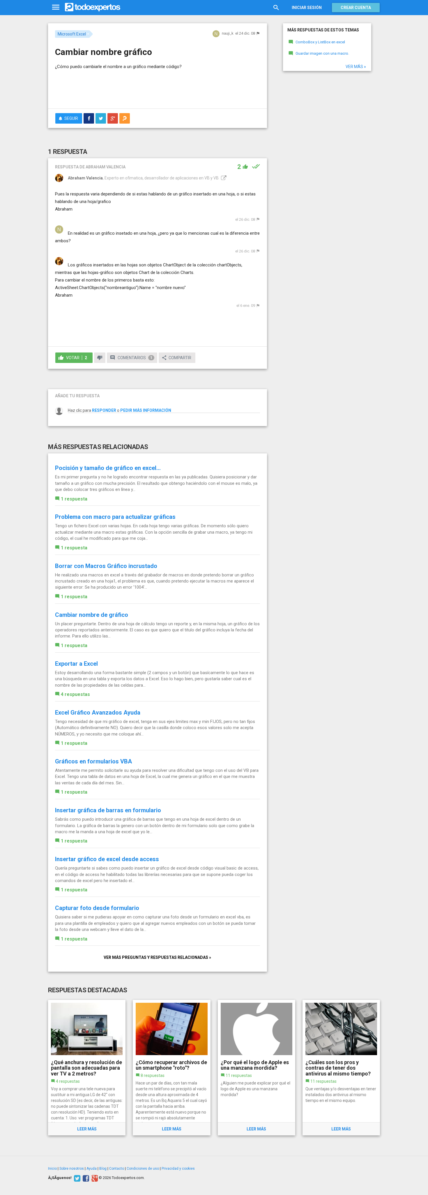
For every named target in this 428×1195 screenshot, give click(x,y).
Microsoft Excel (72, 34)
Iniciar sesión (307, 7)
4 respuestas (75, 694)
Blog (103, 1168)
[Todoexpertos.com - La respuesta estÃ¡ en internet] (93, 7)
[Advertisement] (157, 88)
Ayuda (91, 1168)
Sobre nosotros (71, 1168)
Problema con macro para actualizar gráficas (115, 516)
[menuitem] (89, 118)
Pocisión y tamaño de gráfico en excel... (108, 467)
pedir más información (145, 410)
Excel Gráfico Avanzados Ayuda (97, 712)
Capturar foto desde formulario (97, 907)
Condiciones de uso (143, 1168)
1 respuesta (74, 499)
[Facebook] (85, 1177)
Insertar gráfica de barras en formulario (108, 810)
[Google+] (94, 1177)
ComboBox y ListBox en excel (320, 42)
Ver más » (356, 66)
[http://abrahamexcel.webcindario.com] (223, 178)
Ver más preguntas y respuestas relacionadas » (157, 957)
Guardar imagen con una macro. (322, 53)
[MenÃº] (55, 7)
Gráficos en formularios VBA (93, 761)
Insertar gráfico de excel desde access (107, 859)
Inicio (52, 1168)
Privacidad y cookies (178, 1168)
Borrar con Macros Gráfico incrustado (106, 565)
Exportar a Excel (76, 663)
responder (104, 410)
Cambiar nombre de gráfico (91, 614)
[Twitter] (76, 1177)
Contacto (116, 1168)
